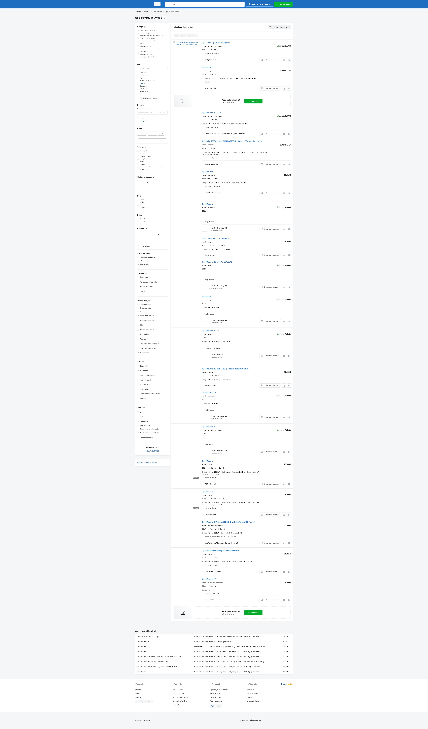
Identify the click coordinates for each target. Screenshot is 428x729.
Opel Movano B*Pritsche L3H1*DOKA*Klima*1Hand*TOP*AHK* (228, 522)
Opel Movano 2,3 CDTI (211, 113)
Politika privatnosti (179, 693)
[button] (284, 60)
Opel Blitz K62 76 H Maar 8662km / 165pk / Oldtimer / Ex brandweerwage (232, 141)
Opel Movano (207, 172)
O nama (138, 690)
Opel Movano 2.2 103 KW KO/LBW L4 (217, 262)
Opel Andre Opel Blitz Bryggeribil (216, 43)
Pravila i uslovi (178, 690)
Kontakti (138, 697)
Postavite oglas (253, 101)
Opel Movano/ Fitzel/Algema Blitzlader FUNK (220, 551)
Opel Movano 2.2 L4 (210, 331)
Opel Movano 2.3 (209, 67)
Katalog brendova (179, 705)
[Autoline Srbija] (143, 4)
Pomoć (137, 693)
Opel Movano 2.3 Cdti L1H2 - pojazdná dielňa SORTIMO (225, 369)
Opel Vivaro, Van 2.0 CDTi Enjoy (215, 238)
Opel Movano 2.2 (209, 392)
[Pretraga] (167, 4)
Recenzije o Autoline (180, 701)
